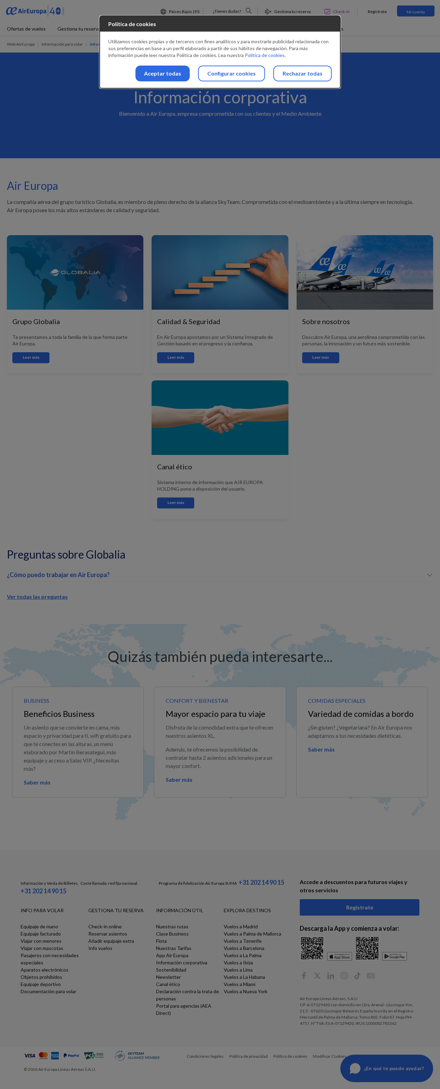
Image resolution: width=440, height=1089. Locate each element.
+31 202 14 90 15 (43, 891)
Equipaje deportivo (41, 984)
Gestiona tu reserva (78, 29)
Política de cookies (265, 55)
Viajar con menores (41, 941)
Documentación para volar (48, 991)
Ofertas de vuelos (26, 29)
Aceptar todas (162, 73)
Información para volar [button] (62, 44)
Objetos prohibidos (41, 977)
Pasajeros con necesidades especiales (50, 958)
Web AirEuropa (21, 44)
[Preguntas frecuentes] (248, 10)
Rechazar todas (302, 73)
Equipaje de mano (39, 926)
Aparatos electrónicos (44, 970)
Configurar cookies (231, 73)
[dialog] (220, 52)
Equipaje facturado (41, 934)
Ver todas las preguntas (37, 596)
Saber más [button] (37, 782)
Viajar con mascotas (42, 948)
